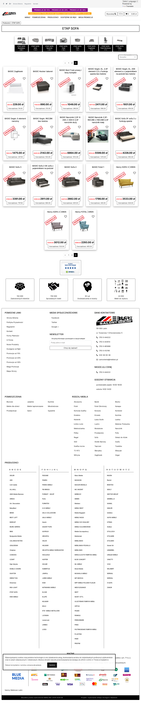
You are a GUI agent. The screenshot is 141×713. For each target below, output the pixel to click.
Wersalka (98, 451)
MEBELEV (78, 494)
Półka (76, 433)
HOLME (44, 564)
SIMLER (109, 508)
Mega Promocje (13, 367)
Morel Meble (79, 569)
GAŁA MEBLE (46, 517)
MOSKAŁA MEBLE (81, 573)
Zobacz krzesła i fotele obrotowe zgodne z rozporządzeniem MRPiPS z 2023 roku (60, 13)
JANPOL (45, 573)
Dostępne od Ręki (14, 349)
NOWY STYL (79, 597)
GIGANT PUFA (47, 527)
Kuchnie (51, 402)
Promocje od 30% (14, 362)
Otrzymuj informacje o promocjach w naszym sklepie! (68, 338)
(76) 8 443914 (104, 342)
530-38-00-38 (104, 355)
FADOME (45, 475)
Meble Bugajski (80, 513)
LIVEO (44, 629)
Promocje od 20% (14, 358)
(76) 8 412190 (104, 351)
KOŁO (44, 606)
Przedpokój (99, 433)
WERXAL (110, 578)
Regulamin (28, 4)
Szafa (117, 442)
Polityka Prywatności (15, 322)
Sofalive (109, 513)
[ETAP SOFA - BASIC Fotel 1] (98, 182)
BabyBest (13, 508)
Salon (29, 411)
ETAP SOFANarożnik (49, 47)
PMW (76, 639)
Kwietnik (77, 419)
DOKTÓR (13, 573)
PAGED (77, 611)
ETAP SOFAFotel (63, 47)
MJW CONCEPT (80, 559)
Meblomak (78, 536)
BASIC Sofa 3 (15, 167)
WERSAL (110, 573)
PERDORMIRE (79, 620)
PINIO (77, 625)
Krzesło (97, 415)
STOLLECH (111, 531)
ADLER (12, 475)
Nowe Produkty (13, 344)
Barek (97, 402)
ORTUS (77, 606)
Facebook (55, 318)
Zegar (117, 455)
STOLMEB (110, 536)
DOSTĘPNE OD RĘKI (68, 17)
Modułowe (99, 428)
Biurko (117, 402)
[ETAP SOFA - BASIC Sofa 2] (70, 182)
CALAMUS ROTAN (16, 541)
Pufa (117, 433)
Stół (75, 442)
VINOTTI (110, 559)
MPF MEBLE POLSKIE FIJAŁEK (85, 583)
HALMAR (45, 545)
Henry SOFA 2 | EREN (56, 212)
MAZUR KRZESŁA (81, 485)
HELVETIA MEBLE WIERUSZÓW (53, 550)
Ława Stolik (99, 419)
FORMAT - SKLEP (48, 494)
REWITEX (110, 485)
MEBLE (27, 17)
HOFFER (45, 559)
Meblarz (77, 503)
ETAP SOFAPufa (77, 47)
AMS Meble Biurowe (17, 494)
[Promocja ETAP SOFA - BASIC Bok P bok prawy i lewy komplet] (64, 82)
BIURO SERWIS (15, 527)
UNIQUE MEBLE (112, 555)
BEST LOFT (13, 517)
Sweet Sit (110, 545)
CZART (12, 559)
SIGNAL (109, 503)
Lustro (97, 424)
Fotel (76, 406)
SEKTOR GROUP (112, 494)
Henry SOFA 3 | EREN (125, 167)
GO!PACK (45, 531)
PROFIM (77, 643)
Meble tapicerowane (35, 406)
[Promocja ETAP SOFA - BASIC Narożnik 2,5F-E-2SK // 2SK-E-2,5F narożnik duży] (64, 131)
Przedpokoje (12, 411)
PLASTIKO (78, 634)
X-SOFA (109, 583)
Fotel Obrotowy (101, 406)
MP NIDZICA (79, 578)
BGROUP (13, 522)
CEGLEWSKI (14, 545)
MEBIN (77, 499)
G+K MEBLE (46, 508)
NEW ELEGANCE (80, 587)
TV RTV (77, 451)
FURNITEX (45, 503)
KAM (44, 583)
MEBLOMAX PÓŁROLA (82, 545)
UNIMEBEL (110, 550)
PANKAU (78, 615)
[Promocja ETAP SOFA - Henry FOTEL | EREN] (78, 220)
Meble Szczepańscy (82, 531)
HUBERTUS (46, 569)
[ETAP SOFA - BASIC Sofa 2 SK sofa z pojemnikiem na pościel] (43, 182)
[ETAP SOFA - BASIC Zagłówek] (15, 87)
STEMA (109, 522)
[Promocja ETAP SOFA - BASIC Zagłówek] (9, 82)
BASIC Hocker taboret (43, 71)
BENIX (12, 513)
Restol (109, 480)
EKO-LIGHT (13, 587)
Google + (55, 327)
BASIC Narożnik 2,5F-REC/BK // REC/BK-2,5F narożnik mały (98, 119)
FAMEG (44, 480)
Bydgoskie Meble (16, 536)
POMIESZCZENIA (39, 17)
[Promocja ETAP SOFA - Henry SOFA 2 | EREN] (50, 220)
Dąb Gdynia (14, 564)
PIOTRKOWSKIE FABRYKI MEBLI (86, 629)
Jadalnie (30, 402)
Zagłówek (98, 455)
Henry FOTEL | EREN (84, 212)
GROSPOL (45, 536)
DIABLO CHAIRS (15, 569)
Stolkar (109, 527)
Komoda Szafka (80, 411)
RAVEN (109, 475)
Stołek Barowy (100, 442)
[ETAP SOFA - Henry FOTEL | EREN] (84, 225)
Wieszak (118, 451)
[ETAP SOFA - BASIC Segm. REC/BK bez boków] (43, 136)
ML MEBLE (78, 564)
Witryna (77, 455)
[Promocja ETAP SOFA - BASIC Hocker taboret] (37, 82)
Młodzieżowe (53, 406)
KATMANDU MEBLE (49, 587)
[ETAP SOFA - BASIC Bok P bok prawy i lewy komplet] (70, 87)
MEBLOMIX (78, 550)
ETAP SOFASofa (35, 47)
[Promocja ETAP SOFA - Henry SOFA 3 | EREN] (119, 177)
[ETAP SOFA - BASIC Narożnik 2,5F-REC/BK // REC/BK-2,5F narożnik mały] (98, 136)
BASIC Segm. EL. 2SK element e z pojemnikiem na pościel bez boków (125, 71)
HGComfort (46, 555)
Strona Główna (18, 4)
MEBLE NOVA (79, 517)
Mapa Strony (12, 371)
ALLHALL (13, 489)
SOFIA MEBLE (112, 517)
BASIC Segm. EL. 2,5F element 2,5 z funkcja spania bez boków (98, 71)
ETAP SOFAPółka (120, 47)
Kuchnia (118, 415)
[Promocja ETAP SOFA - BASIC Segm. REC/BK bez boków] (37, 131)
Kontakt (35, 4)
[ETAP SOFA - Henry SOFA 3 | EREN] (125, 182)
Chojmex (13, 550)
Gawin (44, 522)
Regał (76, 437)
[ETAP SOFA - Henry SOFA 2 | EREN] (56, 225)
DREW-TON (13, 578)
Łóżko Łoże (78, 424)
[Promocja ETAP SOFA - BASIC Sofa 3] (9, 177)
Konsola (98, 411)
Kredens (77, 415)
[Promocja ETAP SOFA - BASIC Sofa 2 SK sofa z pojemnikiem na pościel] (37, 177)
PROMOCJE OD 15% (42, 10)
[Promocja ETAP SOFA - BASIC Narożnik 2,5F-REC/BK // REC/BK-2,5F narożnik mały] (92, 131)
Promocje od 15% (13, 353)
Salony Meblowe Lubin (13, 690)
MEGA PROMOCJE (85, 17)
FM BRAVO (46, 489)
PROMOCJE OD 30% (78, 10)
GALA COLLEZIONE (49, 513)
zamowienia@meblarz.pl (108, 359)
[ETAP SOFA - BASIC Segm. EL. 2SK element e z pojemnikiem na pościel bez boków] (125, 87)
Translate (129, 6)
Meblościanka (79, 428)
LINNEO (44, 625)
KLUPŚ (44, 597)
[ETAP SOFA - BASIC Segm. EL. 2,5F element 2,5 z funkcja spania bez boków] (98, 87)
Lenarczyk (45, 620)
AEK (11, 480)
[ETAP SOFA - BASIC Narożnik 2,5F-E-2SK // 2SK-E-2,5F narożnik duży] (70, 136)
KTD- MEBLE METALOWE (51, 611)
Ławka (117, 419)
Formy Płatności (13, 336)
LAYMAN (45, 615)
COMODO (13, 555)
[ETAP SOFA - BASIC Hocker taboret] (43, 87)
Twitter (54, 322)
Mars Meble (79, 475)
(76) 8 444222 (104, 337)
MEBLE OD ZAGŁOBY (82, 522)
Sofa (96, 437)
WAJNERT (110, 569)
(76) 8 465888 (104, 346)
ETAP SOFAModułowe (21, 47)
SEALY (109, 489)
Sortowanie (128, 55)
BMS (11, 531)
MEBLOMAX (79, 541)
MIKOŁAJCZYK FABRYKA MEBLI (86, 555)
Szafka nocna (79, 446)
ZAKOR (109, 587)
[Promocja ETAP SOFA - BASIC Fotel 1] (92, 177)
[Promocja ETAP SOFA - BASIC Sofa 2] (64, 177)
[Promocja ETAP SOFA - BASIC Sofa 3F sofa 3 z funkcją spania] (119, 131)
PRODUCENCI (53, 17)
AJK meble (13, 485)
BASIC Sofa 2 (70, 167)
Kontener (118, 411)
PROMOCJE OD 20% (60, 10)
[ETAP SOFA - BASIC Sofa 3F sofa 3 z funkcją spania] (125, 136)
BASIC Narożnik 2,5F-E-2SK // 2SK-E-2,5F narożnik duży (70, 119)
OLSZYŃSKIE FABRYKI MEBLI (85, 601)
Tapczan (98, 446)
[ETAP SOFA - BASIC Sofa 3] (15, 182)
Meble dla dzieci (13, 406)
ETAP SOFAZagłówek (91, 47)
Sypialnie (51, 411)
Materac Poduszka (122, 424)
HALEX (44, 541)
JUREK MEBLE (47, 578)
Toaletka (118, 446)
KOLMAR (45, 601)
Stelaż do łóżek (121, 437)
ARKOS (12, 499)
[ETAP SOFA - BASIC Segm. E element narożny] (15, 136)
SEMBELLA (111, 499)
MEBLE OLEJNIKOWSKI (83, 527)
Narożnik (118, 428)
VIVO (109, 564)
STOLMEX (110, 541)
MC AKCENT (79, 489)
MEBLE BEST (79, 508)
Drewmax (13, 583)
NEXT (76, 592)
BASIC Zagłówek (15, 71)
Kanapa (118, 406)
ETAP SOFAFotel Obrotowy (105, 47)
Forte (44, 499)
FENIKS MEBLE (47, 485)
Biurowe (10, 402)
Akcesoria (78, 402)
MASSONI (78, 480)
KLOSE (44, 592)
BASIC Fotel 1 (98, 167)
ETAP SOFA (14, 592)
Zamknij (52, 665)
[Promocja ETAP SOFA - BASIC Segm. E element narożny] (9, 131)
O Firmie (10, 340)
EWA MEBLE (14, 597)
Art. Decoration (15, 503)
